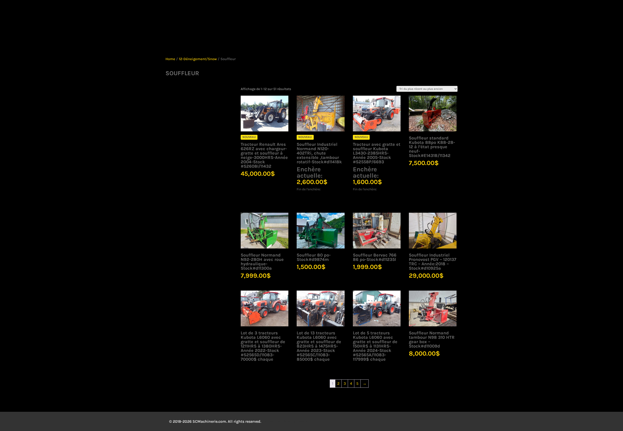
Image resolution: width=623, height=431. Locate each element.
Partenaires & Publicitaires (300, 42)
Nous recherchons (246, 42)
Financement (409, 42)
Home (170, 59)
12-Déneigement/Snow (198, 59)
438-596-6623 (287, 10)
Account (490, 10)
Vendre (348, 42)
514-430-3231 (248, 10)
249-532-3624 (329, 10)
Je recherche (201, 42)
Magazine (373, 42)
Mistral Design (297, 421)
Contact (440, 42)
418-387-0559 (209, 10)
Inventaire (160, 42)
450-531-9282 (127, 10)
